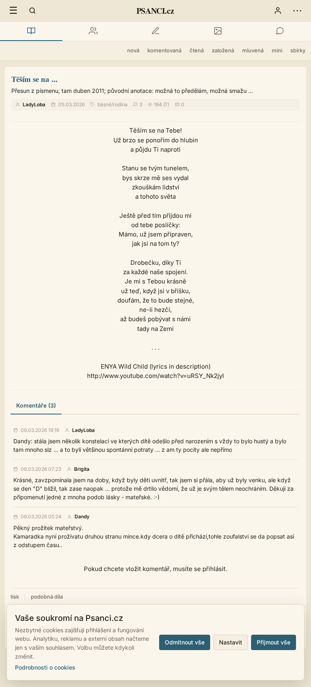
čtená (197, 50)
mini (277, 50)
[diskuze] (280, 31)
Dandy (82, 516)
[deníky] (155, 31)
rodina (120, 104)
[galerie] (218, 31)
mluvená (253, 50)
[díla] (31, 31)
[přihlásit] (278, 10)
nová (133, 50)
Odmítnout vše (184, 642)
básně (104, 104)
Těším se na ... (34, 78)
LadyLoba (34, 104)
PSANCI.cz (155, 11)
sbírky (297, 50)
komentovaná (164, 50)
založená (223, 50)
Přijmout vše (273, 642)
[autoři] (93, 31)
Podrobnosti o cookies (45, 667)
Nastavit (230, 642)
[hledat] (32, 10)
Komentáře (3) (36, 405)
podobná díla (47, 596)
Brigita (81, 469)
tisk (15, 596)
